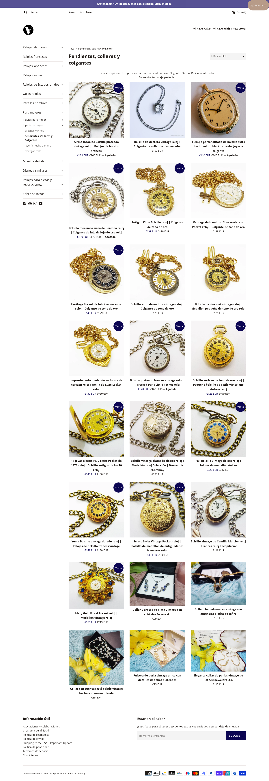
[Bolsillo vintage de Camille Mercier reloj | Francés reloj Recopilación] (218, 509)
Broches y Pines (34, 130)
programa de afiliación (37, 730)
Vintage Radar (55, 773)
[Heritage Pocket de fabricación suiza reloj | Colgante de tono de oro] (96, 272)
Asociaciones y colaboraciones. (42, 726)
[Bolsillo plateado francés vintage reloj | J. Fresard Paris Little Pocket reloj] (157, 348)
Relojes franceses (43, 57)
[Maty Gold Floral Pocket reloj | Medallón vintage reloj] (96, 585)
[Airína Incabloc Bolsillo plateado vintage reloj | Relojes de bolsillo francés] (96, 110)
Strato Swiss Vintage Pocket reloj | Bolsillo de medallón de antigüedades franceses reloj (157, 545)
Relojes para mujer (43, 119)
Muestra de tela (43, 161)
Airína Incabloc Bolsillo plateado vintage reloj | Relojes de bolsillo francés (96, 146)
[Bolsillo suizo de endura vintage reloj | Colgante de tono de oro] (157, 272)
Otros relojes (43, 94)
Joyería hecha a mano (38, 145)
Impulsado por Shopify (74, 773)
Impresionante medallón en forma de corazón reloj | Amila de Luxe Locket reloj (96, 384)
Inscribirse (85, 12)
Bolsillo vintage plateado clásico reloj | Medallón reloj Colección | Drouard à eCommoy (157, 465)
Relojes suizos (32, 75)
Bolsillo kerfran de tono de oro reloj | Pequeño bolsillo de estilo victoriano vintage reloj (218, 384)
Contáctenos (30, 755)
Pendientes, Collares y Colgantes (39, 138)
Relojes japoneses (43, 66)
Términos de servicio (35, 751)
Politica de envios (33, 738)
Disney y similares (43, 171)
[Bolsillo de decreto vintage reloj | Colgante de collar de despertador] (157, 110)
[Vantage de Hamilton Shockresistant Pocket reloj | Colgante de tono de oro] (218, 190)
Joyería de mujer (43, 125)
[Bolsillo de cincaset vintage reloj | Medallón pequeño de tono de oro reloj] (218, 272)
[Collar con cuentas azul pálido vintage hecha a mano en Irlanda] (96, 657)
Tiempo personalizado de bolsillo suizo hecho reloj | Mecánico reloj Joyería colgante (218, 146)
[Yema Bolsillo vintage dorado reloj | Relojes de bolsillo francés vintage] (96, 509)
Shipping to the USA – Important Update (47, 743)
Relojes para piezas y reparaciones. (43, 182)
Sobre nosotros (43, 194)
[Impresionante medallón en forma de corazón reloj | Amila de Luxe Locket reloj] (96, 348)
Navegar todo (33, 151)
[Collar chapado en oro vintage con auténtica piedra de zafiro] (218, 583)
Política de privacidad (36, 747)
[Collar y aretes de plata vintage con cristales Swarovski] (157, 584)
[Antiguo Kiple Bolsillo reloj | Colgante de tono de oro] (157, 190)
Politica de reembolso (36, 734)
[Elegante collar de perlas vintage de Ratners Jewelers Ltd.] (218, 650)
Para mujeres (43, 112)
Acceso (72, 12)
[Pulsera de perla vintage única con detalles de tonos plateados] (157, 650)
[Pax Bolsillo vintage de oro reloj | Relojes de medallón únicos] (218, 429)
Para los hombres (43, 103)
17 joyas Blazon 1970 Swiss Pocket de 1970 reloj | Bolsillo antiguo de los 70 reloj (96, 465)
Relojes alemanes (43, 47)
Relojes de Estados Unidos (43, 85)
